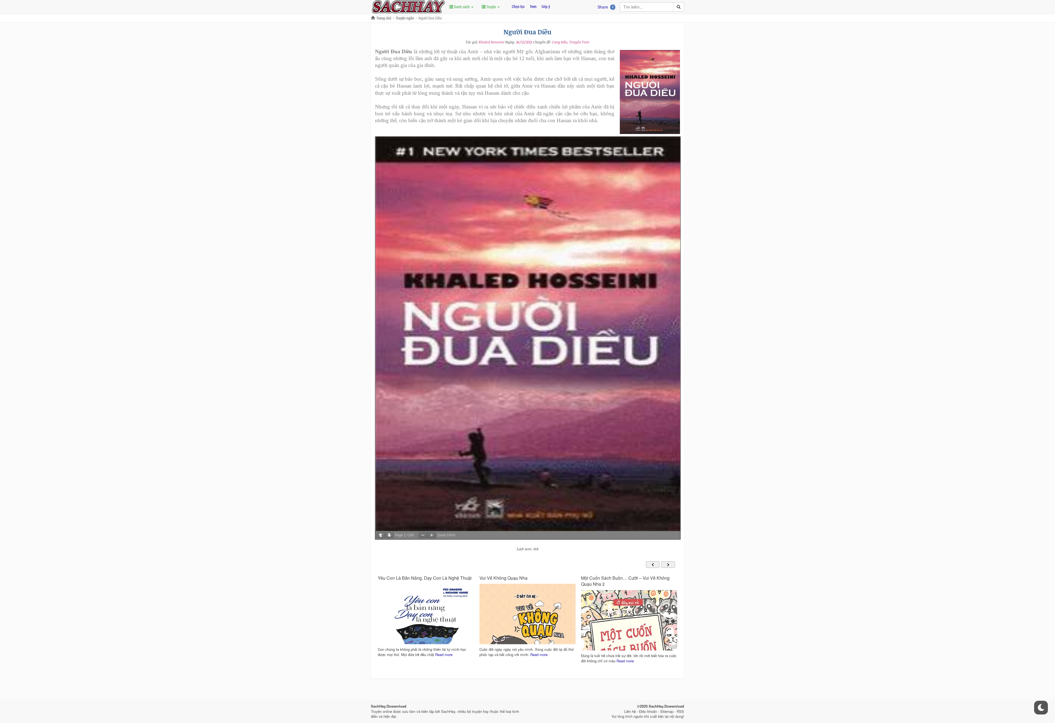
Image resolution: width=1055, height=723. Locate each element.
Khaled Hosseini (491, 42)
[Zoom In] (431, 535)
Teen (533, 6)
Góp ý (546, 6)
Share (603, 7)
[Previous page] (380, 535)
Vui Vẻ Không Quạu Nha (402, 578)
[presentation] (653, 564)
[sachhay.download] (408, 6)
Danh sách (462, 6)
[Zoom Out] (423, 535)
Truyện (491, 6)
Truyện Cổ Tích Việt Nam (605, 578)
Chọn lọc (518, 6)
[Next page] (389, 535)
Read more (437, 654)
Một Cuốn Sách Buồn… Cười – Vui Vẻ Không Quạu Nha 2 (523, 581)
